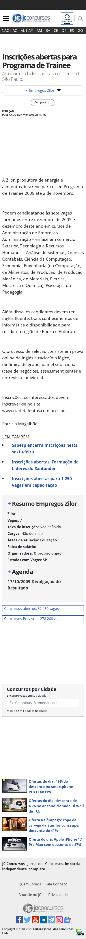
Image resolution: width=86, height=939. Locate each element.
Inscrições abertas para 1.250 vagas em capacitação (42, 482)
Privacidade (58, 894)
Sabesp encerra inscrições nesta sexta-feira (45, 448)
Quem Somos (30, 884)
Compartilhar (42, 102)
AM (39, 30)
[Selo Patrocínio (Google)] (67, 18)
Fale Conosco (56, 884)
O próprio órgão (48, 553)
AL (23, 30)
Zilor (11, 513)
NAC (5, 30)
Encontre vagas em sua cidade (26, 695)
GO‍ (80, 30)
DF (64, 30)
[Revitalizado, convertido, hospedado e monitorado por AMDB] (80, 931)
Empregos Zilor (39, 90)
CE (56, 30)
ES (72, 30)
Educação (48, 540)
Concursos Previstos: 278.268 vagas (33, 618)
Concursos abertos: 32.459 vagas (31, 608)
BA (48, 30)
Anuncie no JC (30, 894)
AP (30, 30)
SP (45, 559)
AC (15, 30)
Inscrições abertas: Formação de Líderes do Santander (45, 465)
